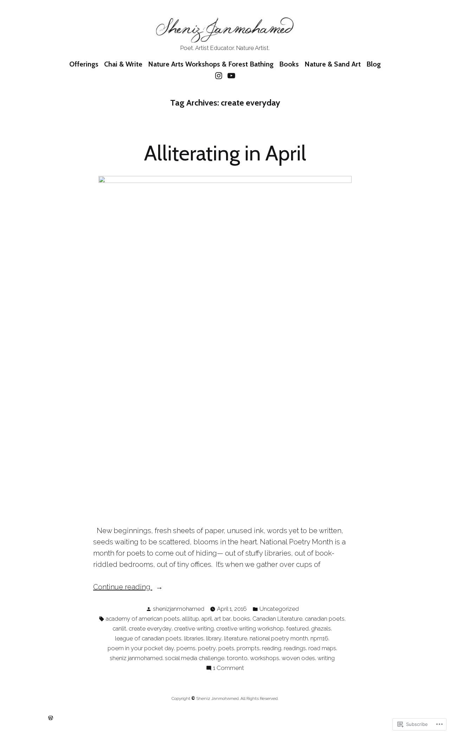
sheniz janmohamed (136, 658)
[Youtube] (230, 75)
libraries (194, 638)
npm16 (319, 638)
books (241, 618)
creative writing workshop (250, 628)
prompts (248, 648)
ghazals (321, 628)
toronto (237, 658)
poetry (207, 648)
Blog (373, 64)
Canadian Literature (277, 618)
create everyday (150, 628)
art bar (222, 618)
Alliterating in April (225, 153)
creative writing (194, 628)
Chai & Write (123, 64)
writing (326, 658)
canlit (119, 628)
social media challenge (194, 658)
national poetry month (279, 638)
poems (185, 648)
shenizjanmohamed (178, 608)
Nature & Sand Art (332, 64)
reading (271, 648)
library (213, 638)
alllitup (190, 618)
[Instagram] (219, 75)
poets (226, 648)
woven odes (298, 658)
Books (289, 64)
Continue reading (122, 587)
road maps (322, 648)
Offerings (83, 64)
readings (295, 648)
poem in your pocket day (141, 648)
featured (297, 628)
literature (235, 638)
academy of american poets (143, 618)
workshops (264, 658)
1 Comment (228, 668)
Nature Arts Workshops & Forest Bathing (211, 64)
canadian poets (325, 618)
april (206, 618)
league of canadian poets (148, 638)
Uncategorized (279, 608)
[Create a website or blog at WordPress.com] (50, 717)
